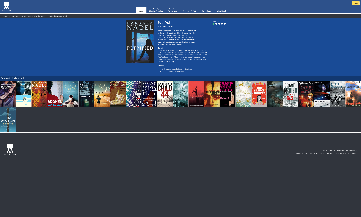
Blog (310, 153)
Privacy (354, 153)
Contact (305, 153)
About (298, 153)
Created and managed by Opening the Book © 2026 (339, 150)
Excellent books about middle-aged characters (28, 16)
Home (141, 11)
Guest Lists (330, 153)
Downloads (340, 153)
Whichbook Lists (319, 153)
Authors (348, 153)
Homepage (6, 16)
